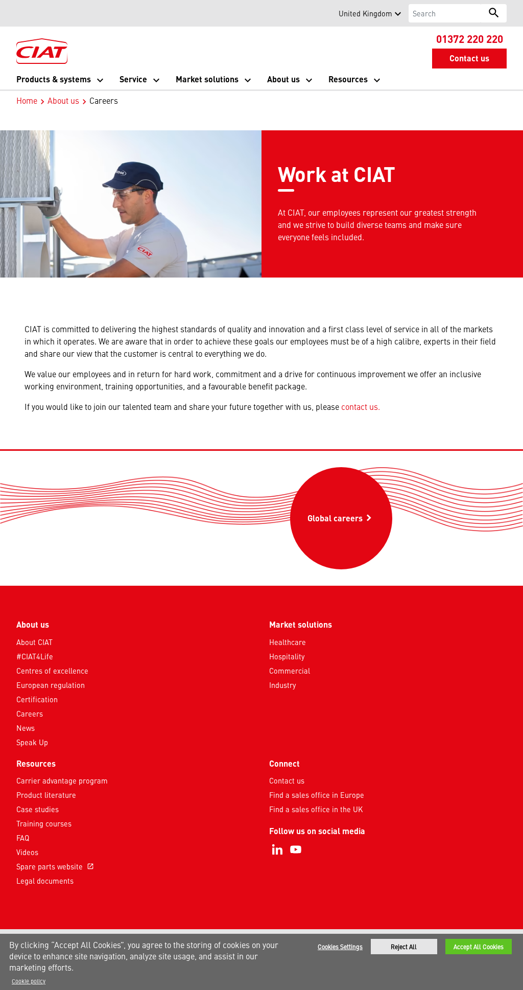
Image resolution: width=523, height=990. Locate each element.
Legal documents (45, 881)
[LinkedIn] (277, 849)
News (25, 728)
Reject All (404, 946)
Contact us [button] (469, 58)
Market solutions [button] (207, 79)
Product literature (46, 795)
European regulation (50, 685)
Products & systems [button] (53, 79)
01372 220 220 (469, 38)
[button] (22, 13)
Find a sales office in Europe (316, 795)
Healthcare (287, 642)
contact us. (360, 406)
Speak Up (32, 742)
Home (26, 100)
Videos (27, 852)
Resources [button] (348, 79)
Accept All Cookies (479, 946)
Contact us (286, 780)
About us (63, 100)
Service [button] (133, 79)
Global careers (349, 521)
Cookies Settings (340, 946)
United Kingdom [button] (365, 13)
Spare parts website (55, 866)
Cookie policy (28, 981)
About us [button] (283, 79)
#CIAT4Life (34, 656)
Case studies (37, 809)
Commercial (289, 670)
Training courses (44, 823)
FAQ (22, 838)
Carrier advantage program (62, 780)
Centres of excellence (52, 670)
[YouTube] (296, 849)
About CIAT (34, 642)
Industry (282, 685)
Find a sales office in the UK (316, 809)
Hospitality (286, 656)
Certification (37, 699)
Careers (29, 713)
